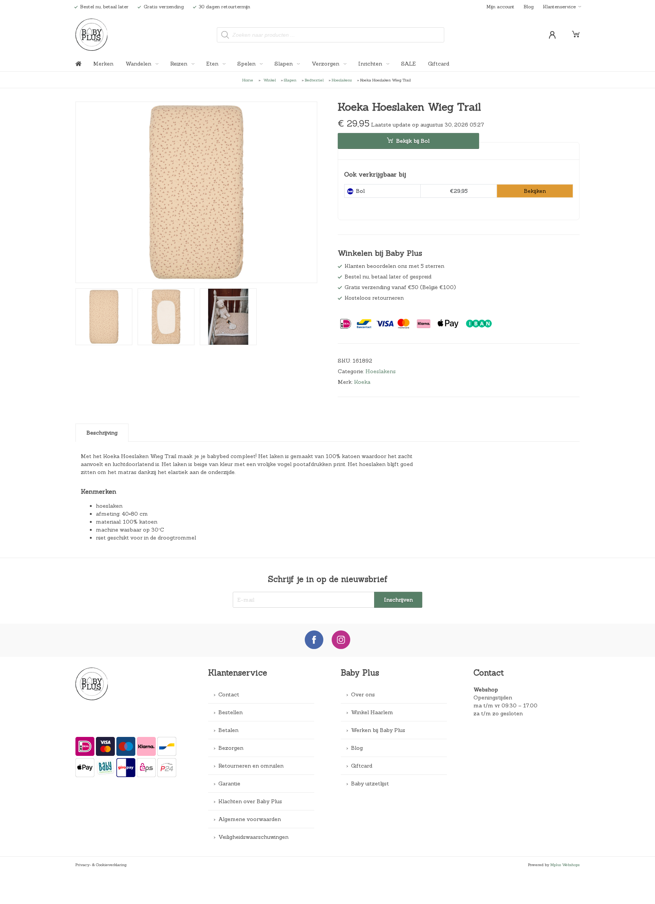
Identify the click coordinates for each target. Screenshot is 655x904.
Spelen (247, 63)
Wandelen (139, 63)
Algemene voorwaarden (249, 819)
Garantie (229, 783)
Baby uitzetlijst (370, 783)
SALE (408, 63)
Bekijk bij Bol (412, 141)
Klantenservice (559, 6)
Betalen (228, 730)
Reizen (179, 63)
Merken (103, 63)
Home (247, 80)
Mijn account (500, 6)
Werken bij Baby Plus (378, 730)
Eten (213, 63)
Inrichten (371, 63)
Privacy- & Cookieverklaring (101, 864)
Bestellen (230, 712)
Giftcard (438, 63)
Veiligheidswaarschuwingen (253, 837)
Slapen (284, 63)
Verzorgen (326, 63)
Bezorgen (230, 747)
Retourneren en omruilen (251, 765)
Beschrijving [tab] (102, 432)
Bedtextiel (314, 80)
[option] (196, 192)
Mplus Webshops (565, 864)
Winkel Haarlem (372, 712)
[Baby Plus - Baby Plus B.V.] (91, 34)
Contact (228, 694)
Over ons (363, 694)
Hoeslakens (342, 80)
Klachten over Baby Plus (250, 801)
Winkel (269, 80)
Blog (528, 6)
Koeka (362, 381)
